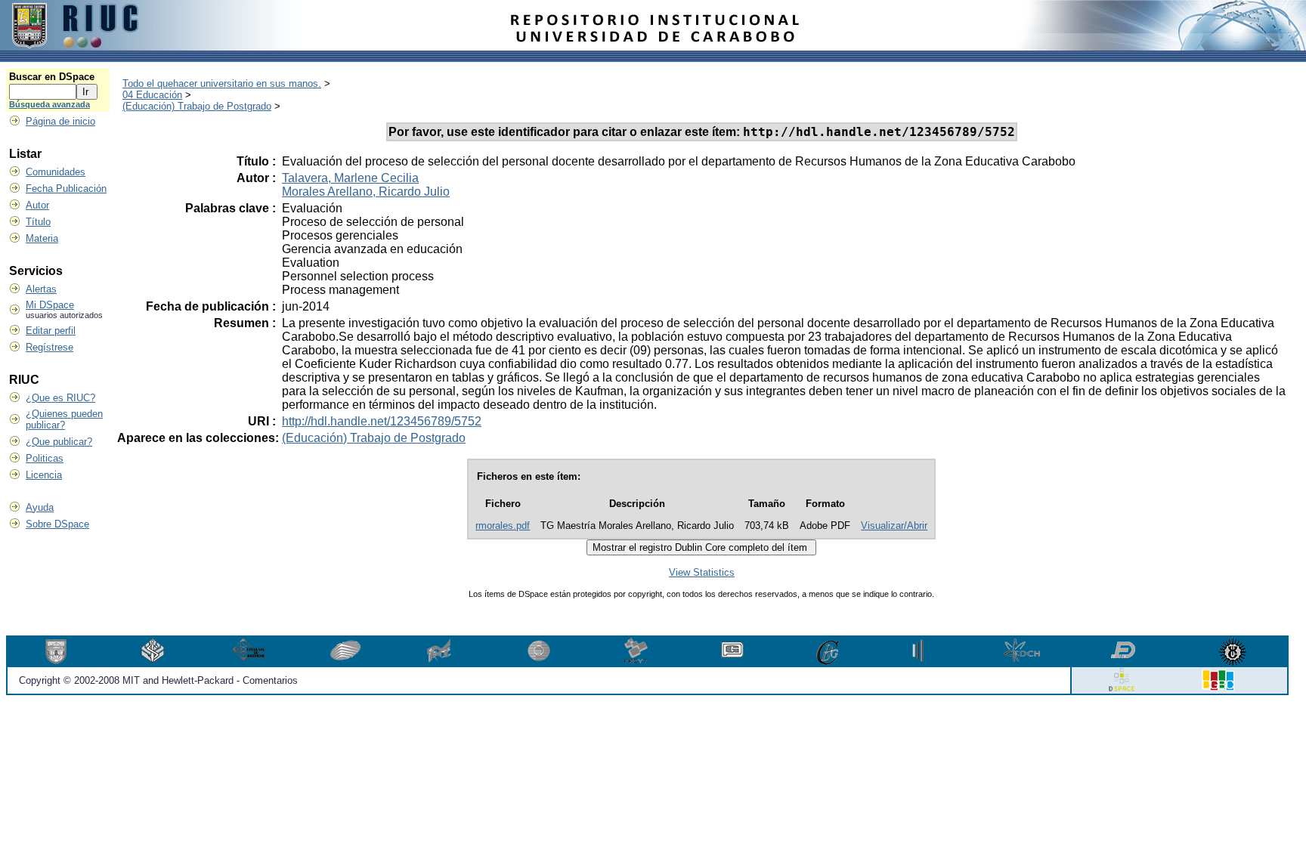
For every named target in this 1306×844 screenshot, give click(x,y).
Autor (37, 205)
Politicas (44, 458)
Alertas (41, 289)
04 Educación (152, 94)
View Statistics (702, 572)
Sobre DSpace (57, 524)
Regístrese (49, 347)
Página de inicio (60, 121)
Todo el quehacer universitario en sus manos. (221, 83)
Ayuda (40, 507)
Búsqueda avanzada (49, 104)
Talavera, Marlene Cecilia (350, 178)
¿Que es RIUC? (60, 397)
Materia (42, 238)
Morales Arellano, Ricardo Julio (366, 191)
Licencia (44, 475)
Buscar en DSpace (51, 76)
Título (38, 221)
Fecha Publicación (66, 188)
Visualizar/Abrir (894, 525)
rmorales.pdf (502, 525)
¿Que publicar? (59, 441)
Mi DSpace (50, 305)
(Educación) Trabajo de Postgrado (196, 106)
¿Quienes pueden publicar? (64, 419)
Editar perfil (51, 330)
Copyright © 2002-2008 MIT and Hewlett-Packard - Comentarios (158, 680)
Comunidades (55, 172)
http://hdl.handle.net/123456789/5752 (381, 421)
